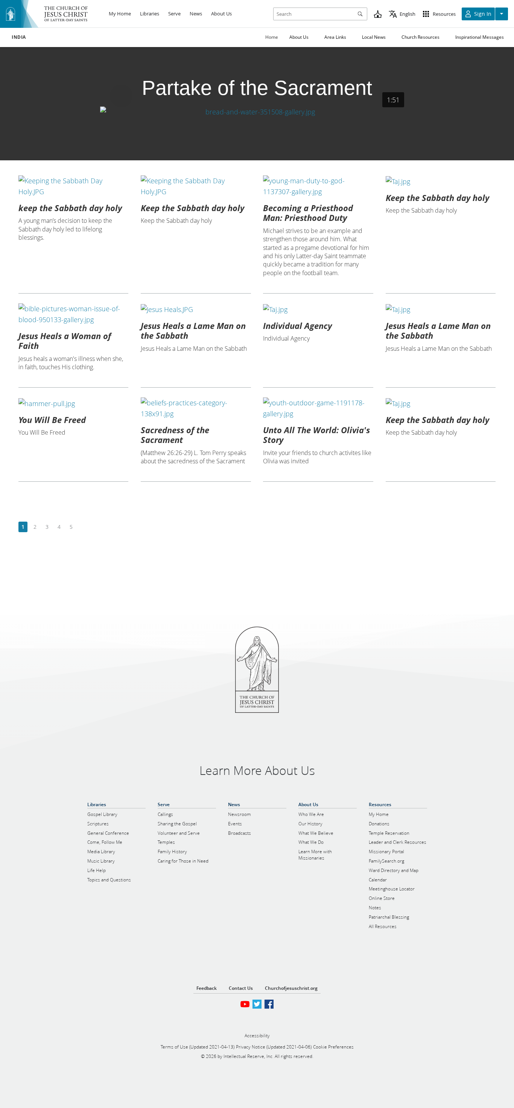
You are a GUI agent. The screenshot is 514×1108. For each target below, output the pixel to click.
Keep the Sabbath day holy (192, 207)
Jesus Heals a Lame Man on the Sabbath (193, 330)
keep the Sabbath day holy (70, 207)
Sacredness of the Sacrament (175, 434)
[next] (83, 527)
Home (271, 37)
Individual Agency (297, 325)
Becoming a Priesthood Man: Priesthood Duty (308, 212)
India (19, 37)
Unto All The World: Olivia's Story (316, 434)
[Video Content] (257, 111)
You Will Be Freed (52, 419)
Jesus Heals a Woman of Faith (64, 340)
